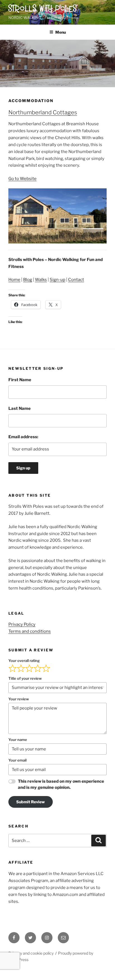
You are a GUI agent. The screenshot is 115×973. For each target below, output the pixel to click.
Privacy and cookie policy (31, 953)
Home (14, 279)
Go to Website (22, 178)
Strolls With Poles (42, 9)
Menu (60, 32)
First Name (19, 379)
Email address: (23, 436)
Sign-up (57, 279)
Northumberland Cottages (42, 112)
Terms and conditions (29, 631)
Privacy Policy (21, 624)
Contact (76, 279)
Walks (41, 279)
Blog (27, 279)
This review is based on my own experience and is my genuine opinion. (61, 784)
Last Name (19, 408)
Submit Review (30, 801)
